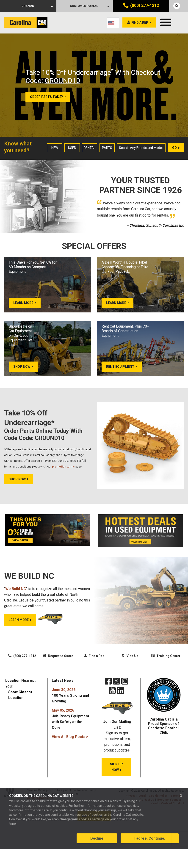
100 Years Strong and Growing (70, 695)
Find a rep (139, 22)
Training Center (168, 656)
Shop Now (17, 479)
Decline (96, 838)
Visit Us (132, 656)
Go (174, 148)
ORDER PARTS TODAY (46, 97)
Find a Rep (96, 656)
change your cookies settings (82, 819)
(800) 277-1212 (144, 5)
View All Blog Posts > (70, 737)
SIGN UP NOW (116, 767)
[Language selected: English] (113, 22)
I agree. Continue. (149, 838)
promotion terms (63, 466)
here (45, 810)
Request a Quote (60, 656)
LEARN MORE (19, 620)
